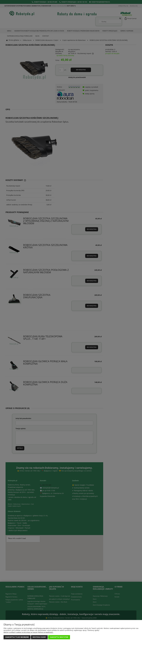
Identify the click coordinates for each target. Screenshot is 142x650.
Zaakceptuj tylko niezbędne (17, 637)
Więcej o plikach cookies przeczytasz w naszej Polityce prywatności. (28, 632)
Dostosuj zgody (39, 637)
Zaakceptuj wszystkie (59, 637)
